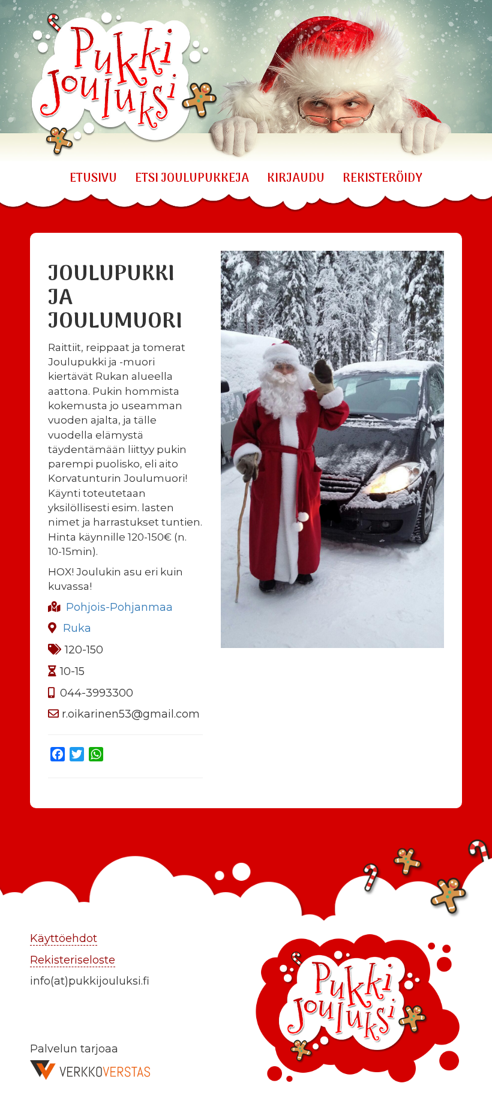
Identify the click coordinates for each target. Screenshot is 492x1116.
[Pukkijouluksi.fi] (246, 80)
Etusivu (93, 178)
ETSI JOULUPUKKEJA (192, 178)
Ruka (77, 628)
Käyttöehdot (63, 938)
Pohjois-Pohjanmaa (119, 607)
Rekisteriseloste (72, 960)
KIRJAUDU (296, 178)
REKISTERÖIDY (382, 178)
